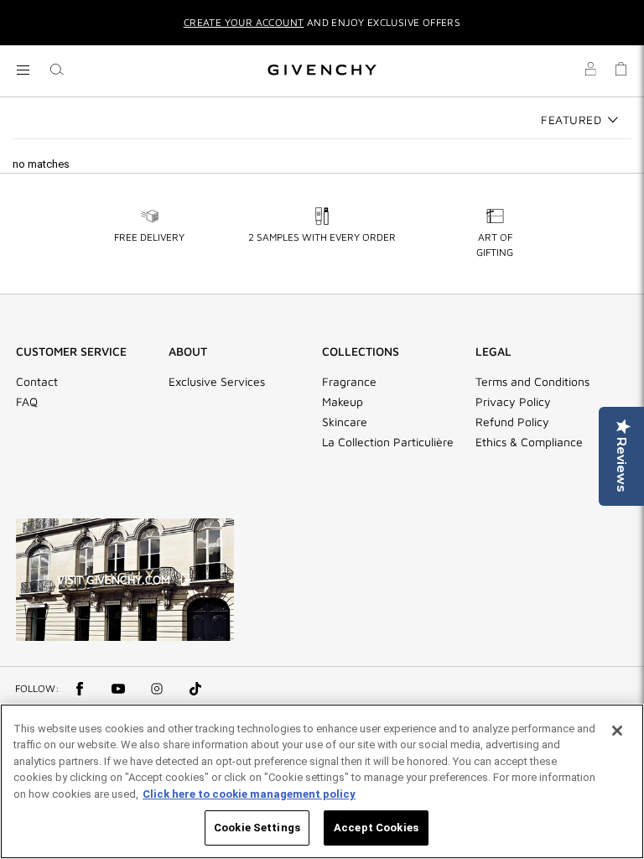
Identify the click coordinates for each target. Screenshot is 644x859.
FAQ (27, 402)
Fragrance (349, 381)
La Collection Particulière (388, 442)
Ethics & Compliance (529, 442)
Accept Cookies (376, 827)
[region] (322, 781)
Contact (37, 381)
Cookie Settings (257, 827)
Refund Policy (512, 422)
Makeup (342, 402)
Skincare (344, 422)
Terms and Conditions (532, 381)
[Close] (617, 730)
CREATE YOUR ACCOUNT (244, 22)
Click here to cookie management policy (249, 794)
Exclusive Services (217, 381)
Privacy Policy (513, 402)
